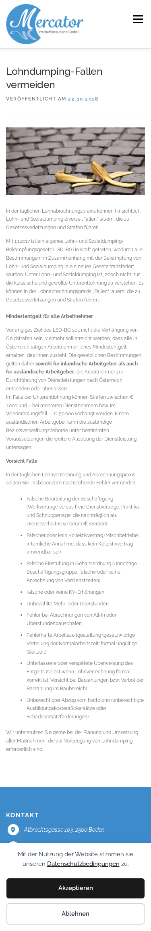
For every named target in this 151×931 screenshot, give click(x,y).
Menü (137, 19)
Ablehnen (75, 913)
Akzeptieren (75, 888)
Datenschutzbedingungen (83, 863)
